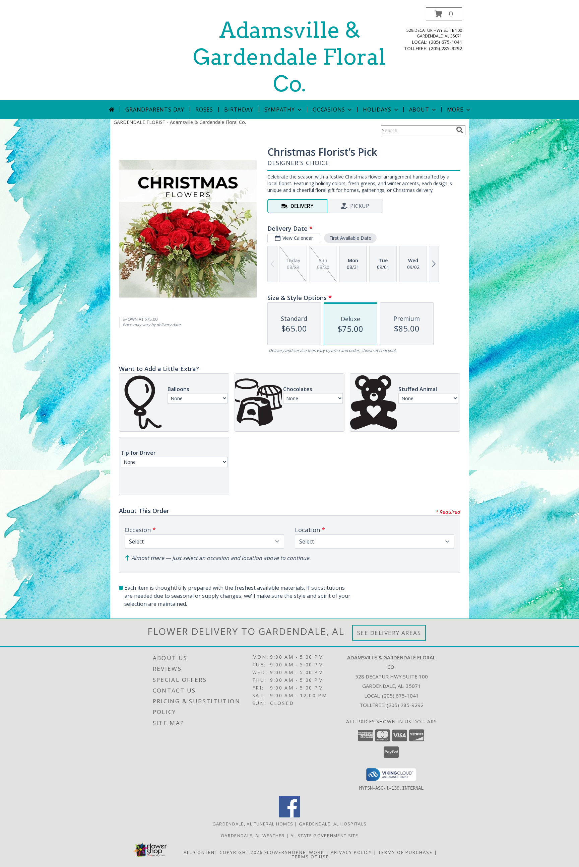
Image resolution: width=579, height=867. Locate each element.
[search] (459, 130)
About (419, 109)
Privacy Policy (351, 852)
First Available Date (350, 238)
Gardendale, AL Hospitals (333, 824)
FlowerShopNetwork (294, 852)
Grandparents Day (154, 109)
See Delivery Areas (389, 633)
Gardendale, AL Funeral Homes (252, 824)
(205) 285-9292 (445, 48)
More (455, 109)
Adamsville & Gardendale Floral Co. (289, 57)
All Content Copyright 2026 (223, 852)
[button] (444, 13)
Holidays (377, 109)
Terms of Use (310, 857)
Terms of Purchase (405, 852)
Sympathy (279, 109)
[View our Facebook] (289, 815)
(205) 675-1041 (445, 42)
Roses (204, 109)
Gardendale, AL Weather (253, 836)
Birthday (238, 109)
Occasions (329, 109)
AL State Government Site (324, 836)
